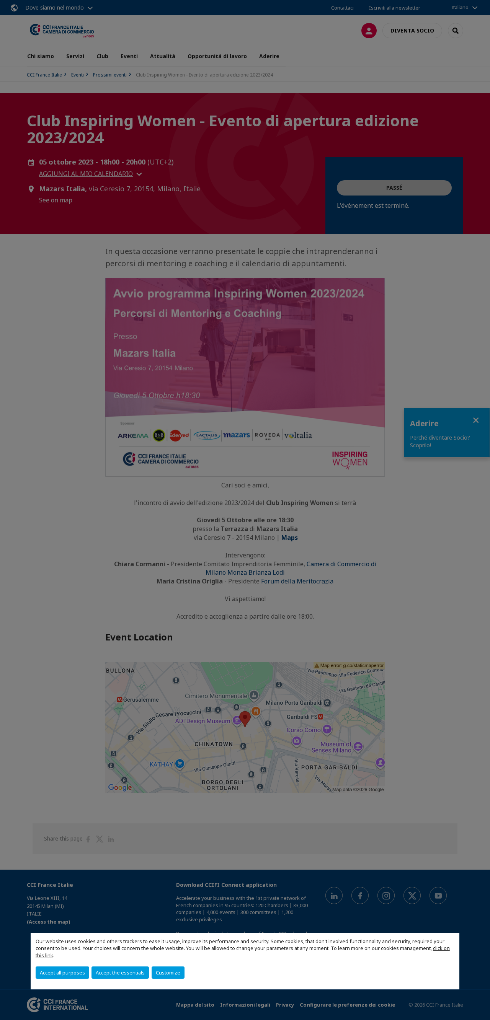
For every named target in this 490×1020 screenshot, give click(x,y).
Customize (168, 972)
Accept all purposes (62, 972)
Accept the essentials (120, 972)
